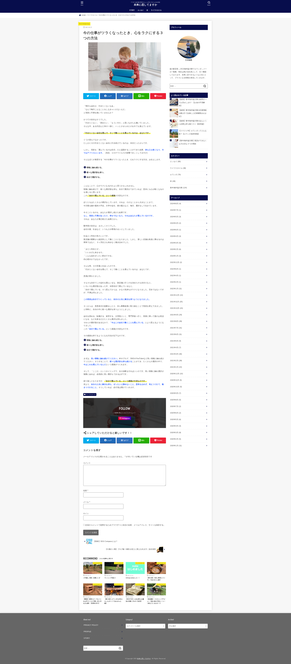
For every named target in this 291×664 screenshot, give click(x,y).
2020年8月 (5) (175, 400)
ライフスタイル (156, 10)
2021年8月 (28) (176, 321)
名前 (85, 491)
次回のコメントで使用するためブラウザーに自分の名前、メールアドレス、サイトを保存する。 (125, 525)
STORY (132, 10)
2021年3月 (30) (176, 354)
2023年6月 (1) (175, 230)
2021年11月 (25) (176, 302)
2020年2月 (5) (175, 439)
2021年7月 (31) (176, 328)
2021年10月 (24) (176, 308)
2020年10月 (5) (176, 387)
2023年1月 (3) (175, 256)
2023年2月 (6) (175, 249)
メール (86, 502)
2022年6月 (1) (175, 269)
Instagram (126, 418)
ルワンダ (175, 175)
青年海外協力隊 (178, 188)
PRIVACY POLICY (91, 625)
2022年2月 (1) (175, 282)
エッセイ (141, 10)
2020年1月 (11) (176, 446)
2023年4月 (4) (175, 236)
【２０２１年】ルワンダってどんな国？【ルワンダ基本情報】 (193, 132)
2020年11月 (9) (176, 380)
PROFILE (87, 632)
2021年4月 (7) (175, 347)
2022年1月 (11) (176, 289)
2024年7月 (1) (175, 210)
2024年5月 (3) (175, 217)
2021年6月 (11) (176, 334)
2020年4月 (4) (175, 426)
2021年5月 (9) (175, 341)
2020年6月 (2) (175, 413)
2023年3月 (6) (175, 243)
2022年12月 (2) (176, 262)
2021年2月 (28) (176, 360)
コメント (87, 463)
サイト (86, 513)
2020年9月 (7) (175, 393)
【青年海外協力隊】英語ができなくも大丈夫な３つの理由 (193, 142)
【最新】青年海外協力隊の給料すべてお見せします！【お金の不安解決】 (193, 102)
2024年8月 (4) (175, 204)
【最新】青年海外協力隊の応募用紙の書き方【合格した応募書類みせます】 (193, 113)
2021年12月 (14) (176, 295)
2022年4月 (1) (175, 275)
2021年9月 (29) (176, 315)
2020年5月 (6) (175, 419)
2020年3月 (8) (175, 432)
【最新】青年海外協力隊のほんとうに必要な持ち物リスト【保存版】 (193, 122)
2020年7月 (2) (175, 406)
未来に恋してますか (145, 4)
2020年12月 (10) (176, 374)
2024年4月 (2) (175, 223)
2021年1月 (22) (176, 367)
